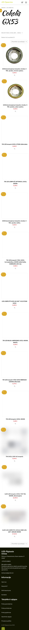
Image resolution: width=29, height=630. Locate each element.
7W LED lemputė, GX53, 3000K (15, 419)
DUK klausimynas (6, 590)
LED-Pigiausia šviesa (7, 625)
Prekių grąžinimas (6, 612)
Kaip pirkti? (4, 586)
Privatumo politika (6, 621)
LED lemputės (9, 7)
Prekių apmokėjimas (6, 604)
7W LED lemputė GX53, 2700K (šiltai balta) (14, 144)
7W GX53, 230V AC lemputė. (14, 456)
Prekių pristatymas (6, 608)
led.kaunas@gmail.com (7, 573)
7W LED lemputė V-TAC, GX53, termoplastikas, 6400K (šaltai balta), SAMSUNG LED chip (15, 262)
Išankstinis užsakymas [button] (3, 45)
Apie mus (3, 582)
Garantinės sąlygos (6, 616)
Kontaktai (4, 594)
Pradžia (3, 7)
